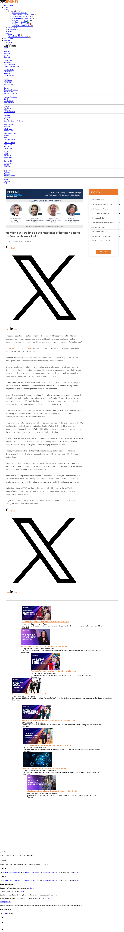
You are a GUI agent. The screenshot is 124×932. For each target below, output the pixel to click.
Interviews (7, 170)
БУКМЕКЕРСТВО (10, 134)
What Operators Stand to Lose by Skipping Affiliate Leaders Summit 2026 (52, 791)
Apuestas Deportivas (11, 90)
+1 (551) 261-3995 (31, 872)
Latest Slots (8, 61)
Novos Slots (8, 145)
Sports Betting (9, 124)
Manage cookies (5, 902)
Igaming (6, 79)
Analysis (7, 181)
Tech (5, 183)
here (78, 872)
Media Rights (8, 163)
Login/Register (9, 70)
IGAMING (7, 135)
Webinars (7, 174)
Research (7, 73)
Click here (64, 501)
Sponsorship (8, 161)
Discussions (8, 72)
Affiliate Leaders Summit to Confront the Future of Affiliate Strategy (44, 646)
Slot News (7, 62)
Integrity (6, 165)
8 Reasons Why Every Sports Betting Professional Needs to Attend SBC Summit (49, 721)
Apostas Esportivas (10, 97)
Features (7, 115)
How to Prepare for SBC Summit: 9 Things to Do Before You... (32, 694)
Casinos (6, 88)
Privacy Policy (45, 898)
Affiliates (7, 110)
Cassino (6, 99)
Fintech (6, 119)
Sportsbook (8, 51)
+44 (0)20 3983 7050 (12, 872)
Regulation (7, 108)
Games (6, 106)
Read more (25, 628)
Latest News (8, 83)
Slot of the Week (9, 64)
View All (103, 252)
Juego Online (8, 92)
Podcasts (7, 172)
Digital (6, 154)
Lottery (6, 128)
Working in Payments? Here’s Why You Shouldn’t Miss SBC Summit (54, 671)
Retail (6, 55)
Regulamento (8, 101)
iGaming (7, 53)
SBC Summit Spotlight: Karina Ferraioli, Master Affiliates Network (45, 768)
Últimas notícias (9, 143)
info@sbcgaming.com (50, 872)
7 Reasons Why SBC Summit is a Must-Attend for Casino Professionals (47, 745)
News (6, 179)
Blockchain (7, 117)
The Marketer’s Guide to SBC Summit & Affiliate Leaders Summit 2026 (45, 622)
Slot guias (7, 146)
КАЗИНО (7, 137)
